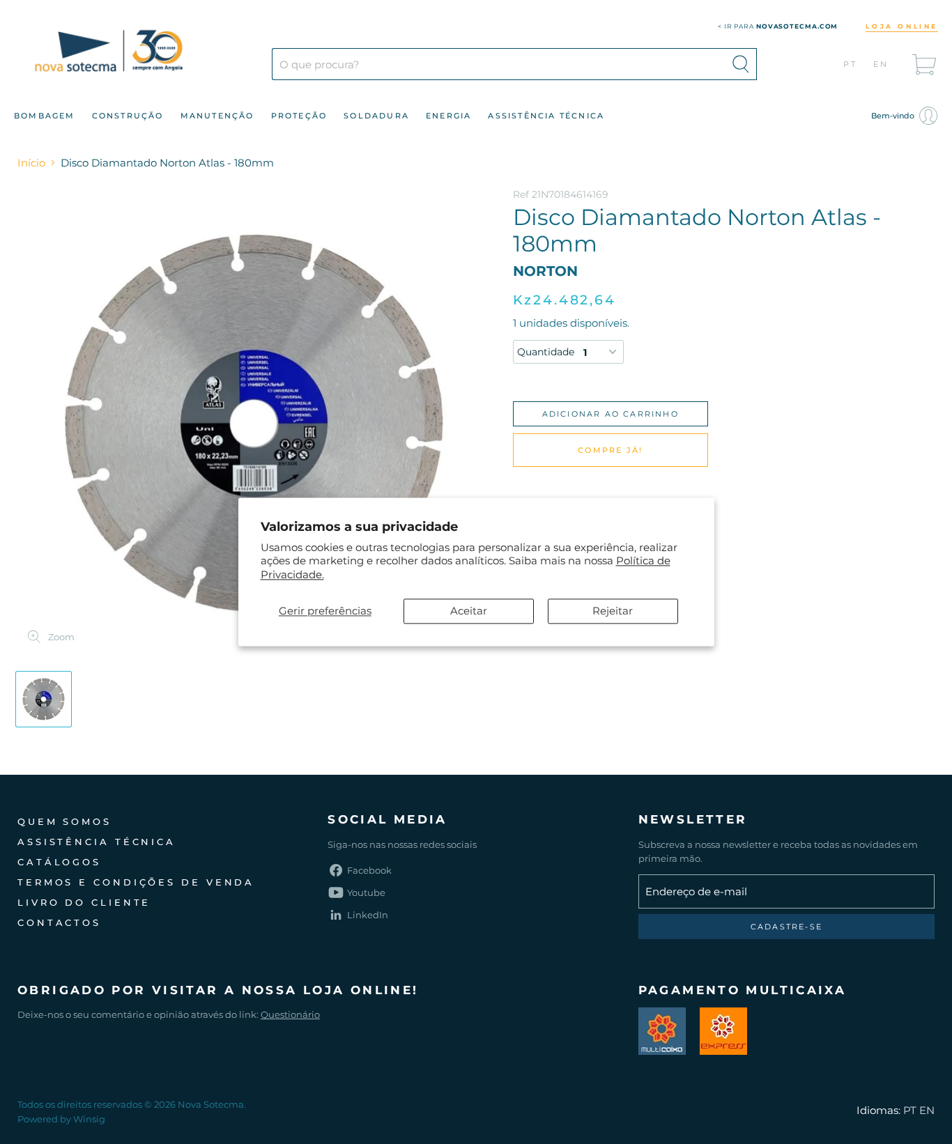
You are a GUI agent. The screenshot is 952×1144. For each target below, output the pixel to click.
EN (881, 64)
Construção (128, 116)
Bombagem (44, 116)
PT (850, 64)
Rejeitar (612, 611)
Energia (448, 116)
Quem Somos (64, 821)
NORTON (545, 271)
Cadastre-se (786, 927)
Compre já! (610, 450)
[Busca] (741, 64)
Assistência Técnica (546, 116)
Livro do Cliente (84, 902)
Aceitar (468, 611)
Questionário (290, 1014)
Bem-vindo (893, 116)
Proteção (299, 116)
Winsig (89, 1118)
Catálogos (59, 861)
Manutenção (217, 116)
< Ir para (778, 26)
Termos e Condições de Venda (135, 882)
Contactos (59, 922)
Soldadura (376, 116)
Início (31, 163)
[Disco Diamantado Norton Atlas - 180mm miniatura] (43, 699)
